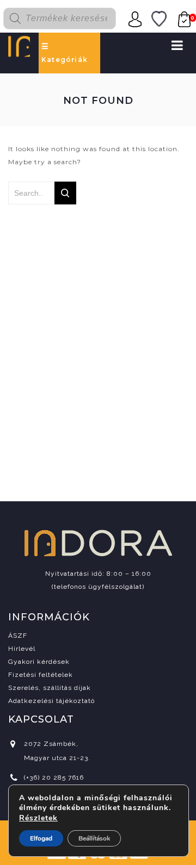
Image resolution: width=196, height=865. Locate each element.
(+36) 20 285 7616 (54, 777)
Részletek (38, 818)
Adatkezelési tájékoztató (51, 701)
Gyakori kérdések (39, 661)
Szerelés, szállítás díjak (49, 688)
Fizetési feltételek (40, 675)
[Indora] (19, 45)
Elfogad (41, 838)
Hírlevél (21, 648)
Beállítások (94, 838)
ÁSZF (17, 635)
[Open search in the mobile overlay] (65, 18)
